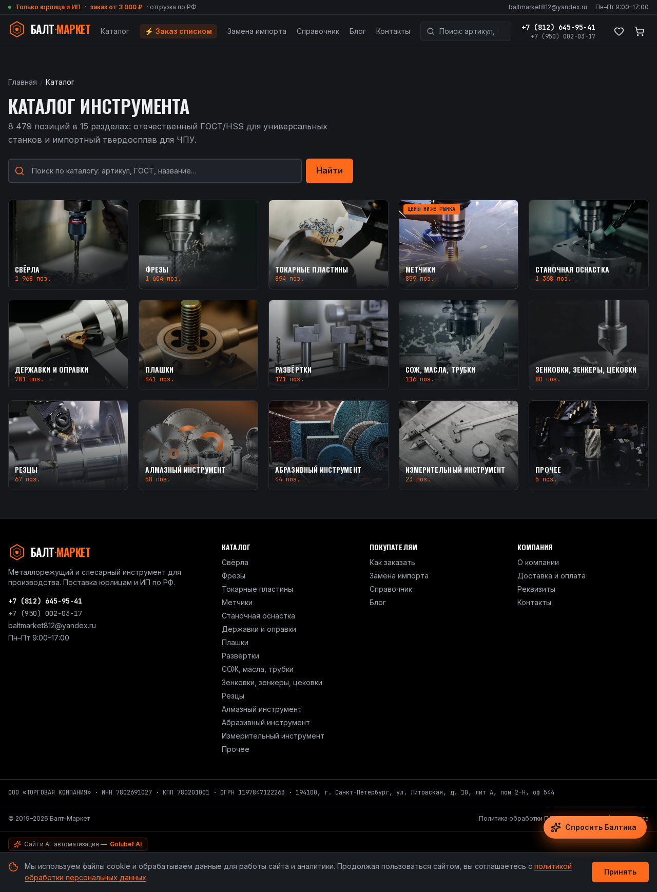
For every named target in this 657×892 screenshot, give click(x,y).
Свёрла (235, 562)
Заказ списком (178, 31)
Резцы (233, 695)
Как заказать (392, 562)
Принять (620, 871)
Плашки (235, 642)
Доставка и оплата (551, 575)
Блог (358, 31)
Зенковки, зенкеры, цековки (272, 682)
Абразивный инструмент (266, 722)
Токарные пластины (257, 589)
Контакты (393, 31)
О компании (538, 562)
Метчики (237, 602)
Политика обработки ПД (516, 818)
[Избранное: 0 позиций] (619, 31)
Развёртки (240, 655)
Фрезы (233, 575)
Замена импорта (256, 31)
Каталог (115, 31)
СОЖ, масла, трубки (258, 669)
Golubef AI (126, 844)
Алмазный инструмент (262, 709)
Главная (22, 81)
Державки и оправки (259, 629)
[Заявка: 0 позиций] (639, 31)
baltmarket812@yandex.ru (548, 7)
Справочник (318, 31)
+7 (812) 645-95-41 (558, 27)
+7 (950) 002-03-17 (563, 36)
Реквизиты (536, 589)
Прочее (235, 749)
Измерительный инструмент (273, 735)
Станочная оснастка (258, 615)
